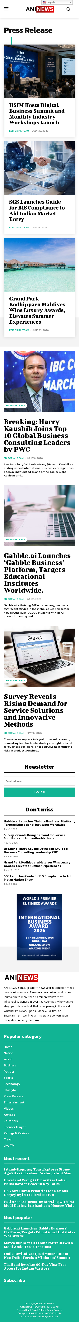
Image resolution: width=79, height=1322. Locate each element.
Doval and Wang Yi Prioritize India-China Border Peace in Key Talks (35, 1182)
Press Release (15, 405)
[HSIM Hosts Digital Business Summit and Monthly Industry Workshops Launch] (39, 71)
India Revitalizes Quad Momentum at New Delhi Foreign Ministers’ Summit (37, 1256)
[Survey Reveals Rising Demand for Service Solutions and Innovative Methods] (39, 656)
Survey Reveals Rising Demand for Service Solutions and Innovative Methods (35, 710)
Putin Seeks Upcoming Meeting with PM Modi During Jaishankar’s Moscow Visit (39, 1204)
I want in (40, 792)
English (50, 2)
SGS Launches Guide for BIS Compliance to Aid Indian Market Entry (37, 210)
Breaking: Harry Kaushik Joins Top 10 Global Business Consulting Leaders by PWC (37, 435)
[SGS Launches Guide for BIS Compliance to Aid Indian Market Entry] (39, 168)
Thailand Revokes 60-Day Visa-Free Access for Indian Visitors (35, 1266)
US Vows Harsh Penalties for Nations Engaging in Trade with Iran (36, 1193)
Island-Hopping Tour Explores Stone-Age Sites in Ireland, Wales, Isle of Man (37, 1171)
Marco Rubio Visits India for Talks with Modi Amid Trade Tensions (38, 1245)
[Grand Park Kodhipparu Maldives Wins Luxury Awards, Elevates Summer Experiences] (39, 265)
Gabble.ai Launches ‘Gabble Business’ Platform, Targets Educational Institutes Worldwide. (37, 572)
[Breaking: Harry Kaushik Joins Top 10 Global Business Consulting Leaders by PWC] (39, 381)
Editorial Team (19, 131)
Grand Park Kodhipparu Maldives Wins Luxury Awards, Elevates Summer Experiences (37, 310)
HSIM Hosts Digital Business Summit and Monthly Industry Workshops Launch (37, 113)
